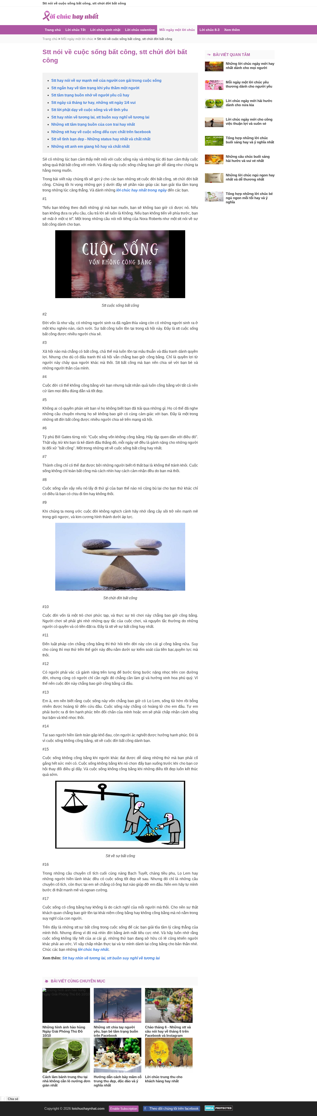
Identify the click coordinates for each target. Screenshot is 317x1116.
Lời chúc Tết (75, 30)
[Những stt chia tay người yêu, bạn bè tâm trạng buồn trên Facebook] (118, 1005)
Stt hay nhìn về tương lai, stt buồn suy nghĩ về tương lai (100, 117)
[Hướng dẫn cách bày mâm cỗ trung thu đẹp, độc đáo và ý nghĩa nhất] (118, 1055)
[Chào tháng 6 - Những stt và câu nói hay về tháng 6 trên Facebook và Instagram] (169, 1005)
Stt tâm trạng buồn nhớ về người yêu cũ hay (90, 95)
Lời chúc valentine (140, 30)
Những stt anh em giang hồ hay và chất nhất (90, 146)
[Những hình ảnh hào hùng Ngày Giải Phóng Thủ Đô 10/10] (66, 1005)
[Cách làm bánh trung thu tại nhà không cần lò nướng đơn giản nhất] (66, 1055)
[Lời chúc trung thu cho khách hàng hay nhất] (169, 1055)
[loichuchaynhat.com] (70, 16)
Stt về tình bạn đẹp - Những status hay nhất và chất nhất (100, 139)
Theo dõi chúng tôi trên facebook (174, 1108)
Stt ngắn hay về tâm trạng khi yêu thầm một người (95, 88)
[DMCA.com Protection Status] (219, 1110)
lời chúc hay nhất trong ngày (141, 190)
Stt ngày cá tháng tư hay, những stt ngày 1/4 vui (93, 103)
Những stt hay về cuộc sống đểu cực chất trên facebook (101, 132)
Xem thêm (232, 30)
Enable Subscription (123, 1108)
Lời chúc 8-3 (210, 30)
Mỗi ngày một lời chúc (177, 30)
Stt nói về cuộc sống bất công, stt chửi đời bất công (134, 39)
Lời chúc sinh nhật (105, 30)
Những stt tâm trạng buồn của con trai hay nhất (93, 124)
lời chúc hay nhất (93, 949)
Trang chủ (53, 30)
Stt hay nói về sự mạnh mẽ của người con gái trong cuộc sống (106, 80)
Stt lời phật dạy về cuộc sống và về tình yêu (89, 110)
